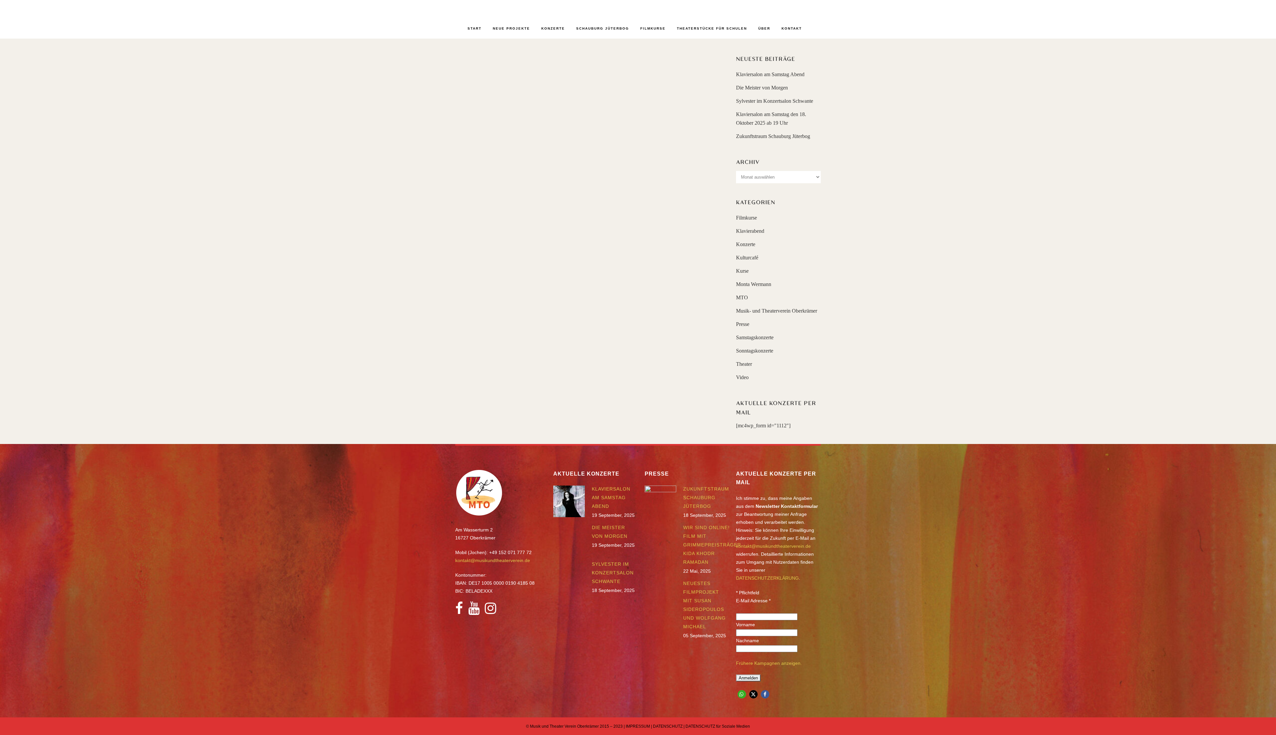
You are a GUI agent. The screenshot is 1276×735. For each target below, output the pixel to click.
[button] (742, 694)
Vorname (745, 624)
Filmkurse (746, 217)
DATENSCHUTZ (668, 726)
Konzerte (745, 244)
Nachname (747, 640)
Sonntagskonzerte (754, 351)
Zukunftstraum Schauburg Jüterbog (773, 136)
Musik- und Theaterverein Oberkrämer (776, 311)
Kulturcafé (747, 257)
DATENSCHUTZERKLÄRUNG (767, 578)
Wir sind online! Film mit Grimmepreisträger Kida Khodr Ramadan (712, 545)
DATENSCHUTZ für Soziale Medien (718, 726)
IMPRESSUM (638, 726)
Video (742, 377)
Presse (742, 324)
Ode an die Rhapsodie (510, 134)
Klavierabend (750, 231)
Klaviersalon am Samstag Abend (770, 74)
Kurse (742, 271)
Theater (744, 364)
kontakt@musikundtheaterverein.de (492, 560)
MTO (742, 297)
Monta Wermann (753, 284)
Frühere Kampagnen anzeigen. (769, 663)
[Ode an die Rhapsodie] (519, 92)
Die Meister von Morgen (762, 87)
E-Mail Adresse (753, 600)
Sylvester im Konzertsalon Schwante (774, 101)
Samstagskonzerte (755, 337)
